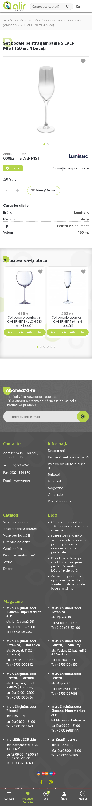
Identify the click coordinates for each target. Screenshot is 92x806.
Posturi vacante (60, 501)
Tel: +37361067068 (64, 693)
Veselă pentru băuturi (20, 529)
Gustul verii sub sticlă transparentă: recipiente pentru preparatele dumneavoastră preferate (70, 544)
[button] (44, 144)
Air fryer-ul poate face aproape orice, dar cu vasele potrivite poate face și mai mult (68, 582)
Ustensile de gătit (16, 542)
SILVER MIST (29, 158)
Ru (78, 6)
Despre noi (56, 450)
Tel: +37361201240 (19, 763)
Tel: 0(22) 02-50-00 (65, 627)
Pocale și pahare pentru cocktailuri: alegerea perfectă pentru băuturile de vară (69, 564)
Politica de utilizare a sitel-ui (67, 466)
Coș (46, 795)
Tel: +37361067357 (19, 632)
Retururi (54, 474)
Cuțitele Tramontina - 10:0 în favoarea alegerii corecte (69, 526)
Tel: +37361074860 (64, 755)
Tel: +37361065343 (19, 726)
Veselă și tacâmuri (17, 522)
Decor (8, 568)
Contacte (55, 494)
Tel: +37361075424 (19, 697)
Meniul (83, 798)
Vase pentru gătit (16, 535)
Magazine (55, 488)
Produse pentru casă (19, 555)
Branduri (54, 481)
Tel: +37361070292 (19, 664)
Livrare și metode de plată (68, 457)
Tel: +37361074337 (64, 664)
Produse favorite (27, 800)
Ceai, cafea (12, 548)
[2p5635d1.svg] (78, 156)
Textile (7, 562)
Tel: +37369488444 (65, 730)
